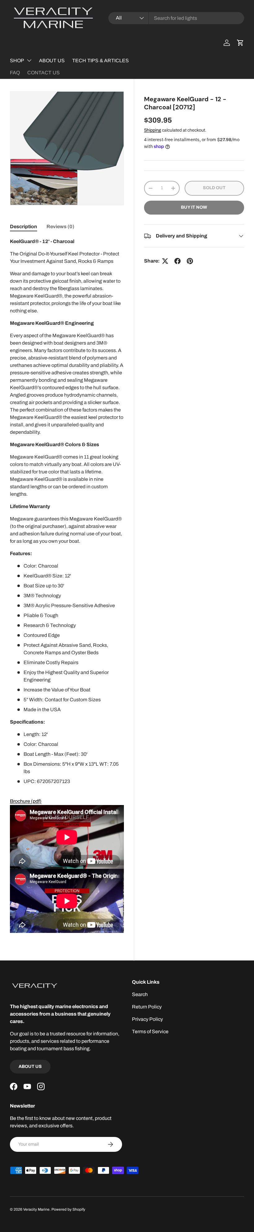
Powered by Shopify (68, 1209)
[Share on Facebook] (177, 261)
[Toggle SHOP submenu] (29, 60)
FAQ (15, 72)
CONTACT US (43, 72)
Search (140, 994)
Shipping (152, 130)
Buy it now (194, 207)
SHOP (17, 60)
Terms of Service (150, 1031)
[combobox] (176, 18)
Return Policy (147, 1006)
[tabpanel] (67, 585)
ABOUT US (52, 60)
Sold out (214, 187)
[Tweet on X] (165, 261)
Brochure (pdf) (26, 801)
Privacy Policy (147, 1019)
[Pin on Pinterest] (190, 261)
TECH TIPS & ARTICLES (100, 60)
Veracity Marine (36, 1209)
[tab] (23, 226)
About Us (30, 1066)
